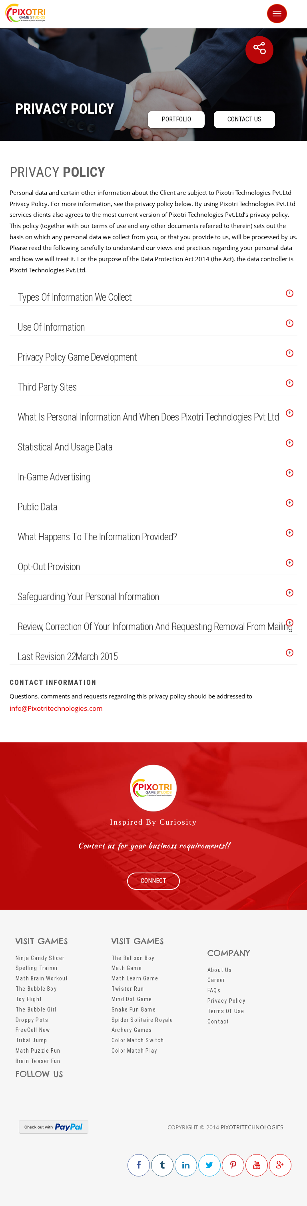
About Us (219, 970)
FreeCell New (33, 1030)
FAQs (214, 990)
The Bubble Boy (36, 989)
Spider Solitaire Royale (142, 1020)
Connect (153, 881)
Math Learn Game (135, 978)
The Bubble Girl (36, 1009)
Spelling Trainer (37, 968)
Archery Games (132, 1030)
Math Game (127, 968)
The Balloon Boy (133, 958)
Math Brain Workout (42, 978)
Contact (218, 1021)
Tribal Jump (31, 1040)
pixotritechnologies (252, 1127)
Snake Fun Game (134, 1009)
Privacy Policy (226, 1001)
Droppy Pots (32, 1020)
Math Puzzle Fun (38, 1050)
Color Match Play (134, 1050)
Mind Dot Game (132, 999)
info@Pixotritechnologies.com (56, 708)
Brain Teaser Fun (38, 1061)
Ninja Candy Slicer (40, 958)
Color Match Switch (138, 1040)
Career (216, 980)
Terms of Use (225, 1011)
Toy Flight (29, 999)
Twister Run (128, 989)
